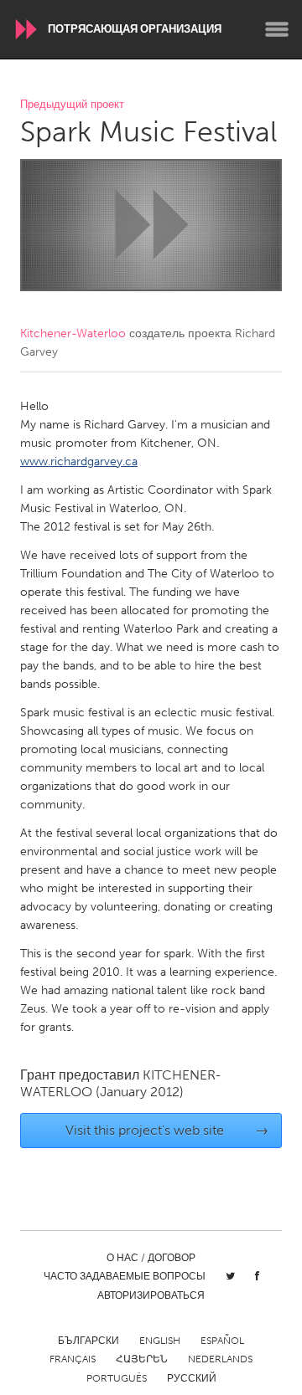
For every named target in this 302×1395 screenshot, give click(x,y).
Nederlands (220, 1359)
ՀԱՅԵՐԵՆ (142, 1359)
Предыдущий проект (72, 105)
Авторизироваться (151, 1295)
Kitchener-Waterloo (73, 333)
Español (222, 1340)
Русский (191, 1378)
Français (72, 1359)
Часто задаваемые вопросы (125, 1276)
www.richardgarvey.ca (79, 461)
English (159, 1340)
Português (116, 1378)
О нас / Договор (151, 1258)
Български (88, 1340)
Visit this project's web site (167, 1130)
